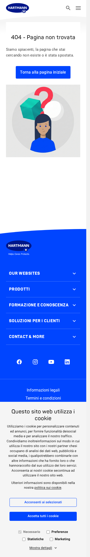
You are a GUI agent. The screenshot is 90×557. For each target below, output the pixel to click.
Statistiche (35, 539)
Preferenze (60, 532)
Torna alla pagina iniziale (43, 72)
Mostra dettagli (41, 548)
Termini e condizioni (43, 398)
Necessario (31, 532)
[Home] (17, 8)
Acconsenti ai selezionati (43, 502)
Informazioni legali (43, 390)
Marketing (62, 539)
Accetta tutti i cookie (43, 516)
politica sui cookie (47, 488)
